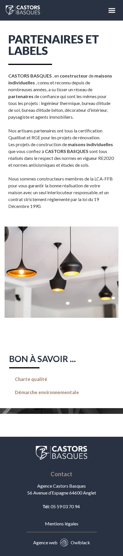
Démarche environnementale (47, 392)
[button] (111, 10)
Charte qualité (31, 379)
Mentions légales (61, 523)
